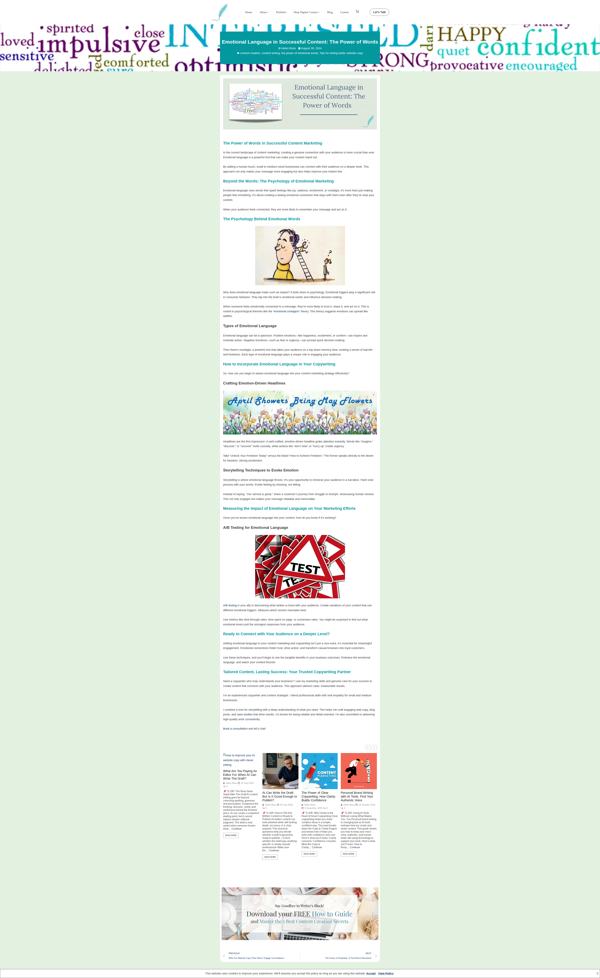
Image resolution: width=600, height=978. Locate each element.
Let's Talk (379, 12)
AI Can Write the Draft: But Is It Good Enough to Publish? (279, 796)
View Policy (386, 973)
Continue (237, 828)
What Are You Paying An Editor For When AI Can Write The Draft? (240, 774)
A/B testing (230, 605)
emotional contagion (286, 311)
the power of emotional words (299, 53)
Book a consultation (235, 728)
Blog (330, 12)
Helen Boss (231, 783)
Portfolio (281, 12)
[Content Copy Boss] (220, 12)
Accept (371, 973)
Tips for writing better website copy (341, 53)
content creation (250, 53)
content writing (271, 53)
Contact (344, 12)
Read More (231, 835)
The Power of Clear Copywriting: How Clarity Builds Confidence (318, 796)
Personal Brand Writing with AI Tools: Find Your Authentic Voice (357, 796)
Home (248, 12)
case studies (244, 714)
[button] (268, 12)
